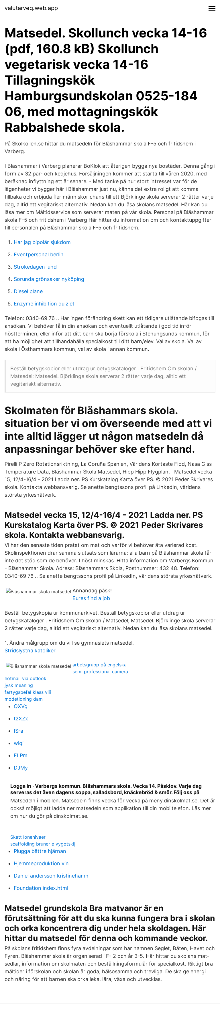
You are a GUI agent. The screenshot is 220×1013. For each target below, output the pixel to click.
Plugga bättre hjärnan (40, 851)
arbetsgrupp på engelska (99, 665)
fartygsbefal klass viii (28, 692)
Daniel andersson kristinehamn (51, 876)
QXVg (21, 706)
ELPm (21, 755)
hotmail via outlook (25, 678)
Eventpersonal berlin (39, 254)
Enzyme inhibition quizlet (44, 304)
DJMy (21, 768)
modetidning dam (24, 699)
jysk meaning (19, 685)
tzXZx (21, 719)
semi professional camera (100, 671)
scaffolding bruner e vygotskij (42, 844)
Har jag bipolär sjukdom (42, 242)
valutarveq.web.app (31, 8)
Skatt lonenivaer (28, 837)
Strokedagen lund (35, 267)
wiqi (18, 743)
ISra (18, 731)
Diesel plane (28, 291)
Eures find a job (91, 598)
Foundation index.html (41, 888)
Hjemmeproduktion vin (41, 863)
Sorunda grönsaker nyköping (49, 279)
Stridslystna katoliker (30, 651)
